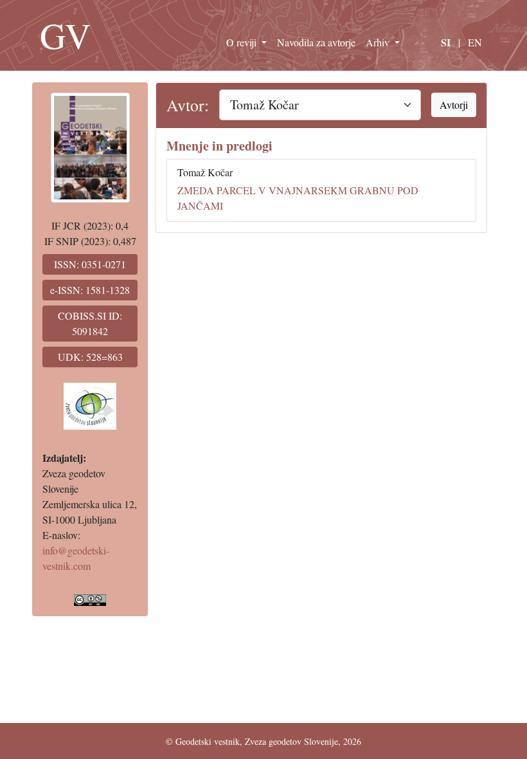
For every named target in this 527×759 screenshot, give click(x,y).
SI (446, 42)
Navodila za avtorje (316, 42)
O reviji (242, 42)
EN (475, 42)
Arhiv (379, 42)
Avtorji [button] (454, 104)
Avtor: (187, 105)
